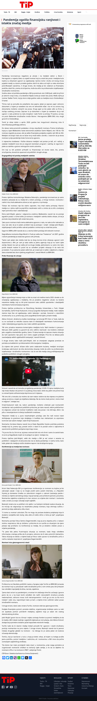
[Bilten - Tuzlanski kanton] (81, 41)
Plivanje (70, 693)
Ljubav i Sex (58, 684)
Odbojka (71, 690)
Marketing (85, 684)
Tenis (69, 686)
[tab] (72, 125)
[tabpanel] (81, 191)
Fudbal (70, 681)
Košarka (71, 684)
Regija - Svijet (25, 12)
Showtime (57, 688)
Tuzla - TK (7, 12)
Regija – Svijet (45, 686)
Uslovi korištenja (88, 686)
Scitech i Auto (59, 686)
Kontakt (84, 688)
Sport (79, 12)
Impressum (86, 681)
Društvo (37, 12)
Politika (46, 12)
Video (56, 690)
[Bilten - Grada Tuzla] (81, 36)
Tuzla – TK (43, 681)
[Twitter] (7, 687)
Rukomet (71, 688)
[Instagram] (15, 687)
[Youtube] (11, 687)
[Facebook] (3, 687)
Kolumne (70, 12)
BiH (15, 12)
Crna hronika (58, 12)
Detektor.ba (14, 653)
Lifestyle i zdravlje (60, 681)
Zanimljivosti (58, 693)
